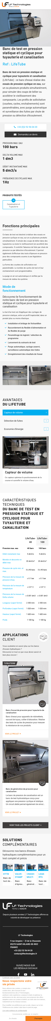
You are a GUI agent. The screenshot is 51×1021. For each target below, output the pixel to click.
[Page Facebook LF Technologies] (18, 975)
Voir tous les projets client (24, 825)
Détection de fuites (13, 420)
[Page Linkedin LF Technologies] (32, 975)
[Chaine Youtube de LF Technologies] (25, 975)
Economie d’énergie (13, 429)
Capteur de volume (13, 412)
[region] (26, 875)
